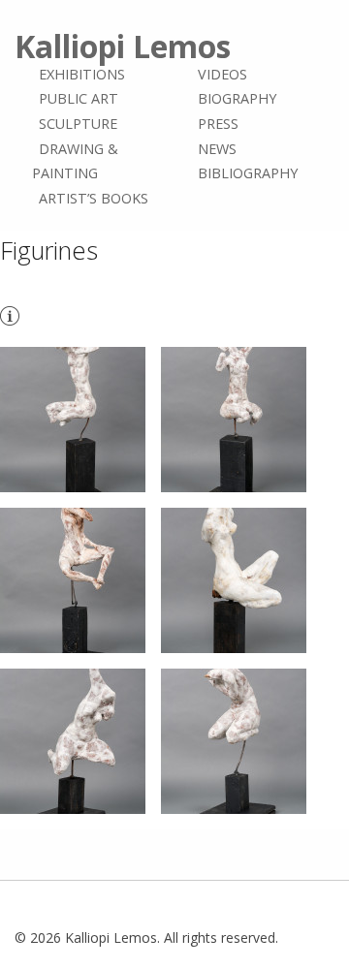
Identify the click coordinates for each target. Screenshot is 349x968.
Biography (237, 99)
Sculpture (78, 123)
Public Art (78, 99)
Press (218, 123)
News (217, 149)
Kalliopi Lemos (123, 46)
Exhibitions (82, 74)
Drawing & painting (75, 161)
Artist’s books (93, 198)
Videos (222, 74)
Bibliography (248, 173)
